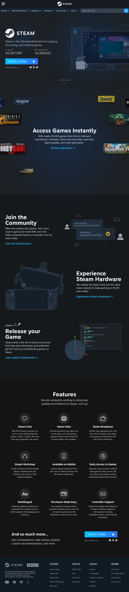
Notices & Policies (96, 578)
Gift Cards (53, 586)
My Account (116, 582)
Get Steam (115, 569)
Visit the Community (17, 243)
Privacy (92, 569)
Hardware (75, 578)
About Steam (55, 569)
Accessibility (94, 573)
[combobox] (102, 11)
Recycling (75, 582)
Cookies (92, 582)
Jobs (74, 573)
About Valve (76, 569)
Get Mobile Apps (117, 573)
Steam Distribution (57, 582)
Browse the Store (62, 148)
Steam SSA (54, 573)
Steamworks (54, 578)
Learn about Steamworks (20, 357)
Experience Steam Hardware (93, 296)
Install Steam (17, 61)
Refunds (92, 586)
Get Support (116, 578)
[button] (5, 11)
